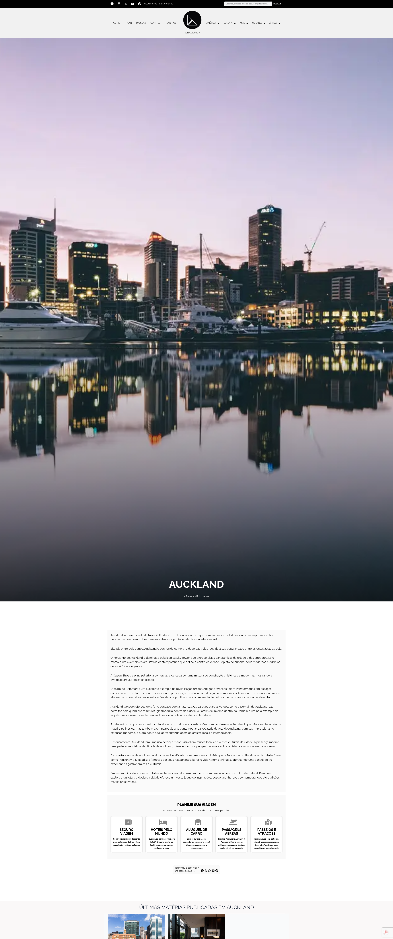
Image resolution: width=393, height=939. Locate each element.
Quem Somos (150, 4)
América (211, 23)
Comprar (155, 23)
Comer (117, 23)
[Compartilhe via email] (213, 870)
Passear (141, 23)
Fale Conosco (166, 4)
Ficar (129, 23)
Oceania (257, 23)
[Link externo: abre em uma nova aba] (196, 614)
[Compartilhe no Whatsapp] (209, 870)
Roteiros (171, 23)
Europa (228, 23)
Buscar (277, 4)
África (273, 23)
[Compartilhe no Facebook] (202, 870)
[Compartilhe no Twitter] (206, 870)
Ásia (242, 23)
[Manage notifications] (385, 932)
